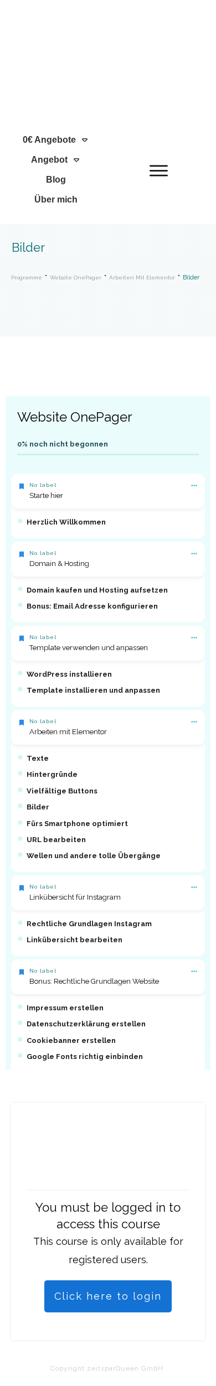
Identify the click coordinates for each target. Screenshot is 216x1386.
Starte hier (46, 495)
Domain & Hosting (59, 563)
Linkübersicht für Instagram (75, 897)
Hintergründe (52, 774)
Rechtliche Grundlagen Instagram (89, 924)
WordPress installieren (69, 674)
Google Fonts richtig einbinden (85, 1056)
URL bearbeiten (56, 839)
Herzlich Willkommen (66, 522)
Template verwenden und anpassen (88, 647)
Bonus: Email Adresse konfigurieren (92, 606)
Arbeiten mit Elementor (68, 732)
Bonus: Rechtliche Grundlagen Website (94, 981)
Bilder (38, 807)
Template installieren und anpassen (93, 690)
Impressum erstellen (65, 1008)
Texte (38, 758)
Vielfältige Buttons (62, 791)
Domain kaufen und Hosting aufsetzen (97, 590)
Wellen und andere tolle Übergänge (94, 856)
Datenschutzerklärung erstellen (86, 1024)
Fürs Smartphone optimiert (77, 823)
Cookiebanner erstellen (71, 1040)
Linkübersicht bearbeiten (74, 940)
